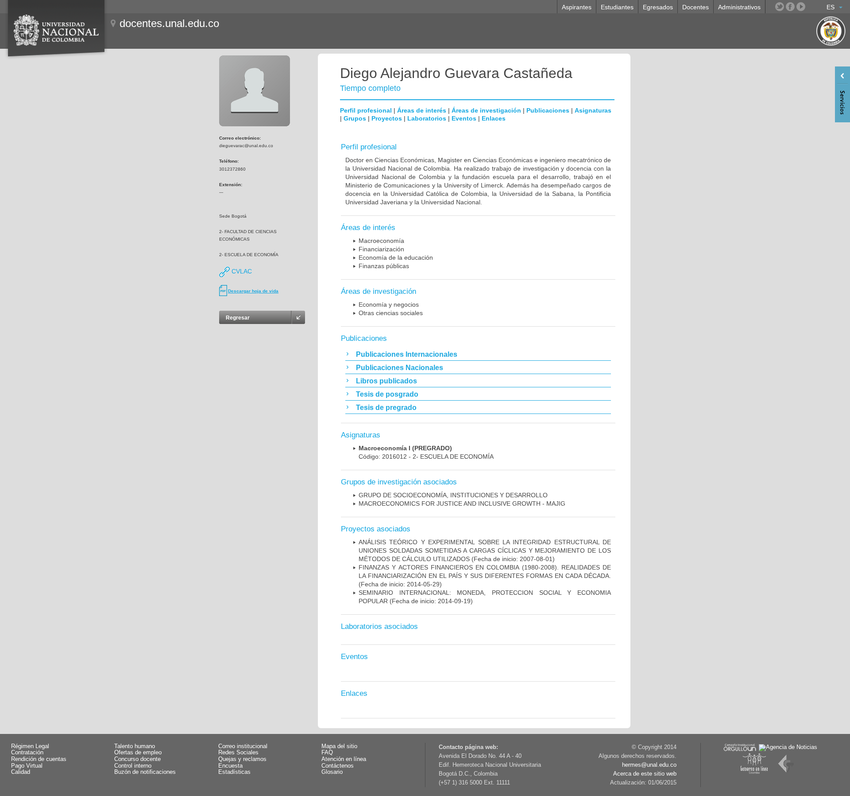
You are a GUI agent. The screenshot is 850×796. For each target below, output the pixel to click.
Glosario (332, 772)
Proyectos (386, 118)
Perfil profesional (366, 110)
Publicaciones (547, 110)
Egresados (658, 7)
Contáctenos (337, 766)
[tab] (478, 354)
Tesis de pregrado (386, 407)
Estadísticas (234, 772)
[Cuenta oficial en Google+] (811, 6)
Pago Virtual (26, 766)
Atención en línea (343, 759)
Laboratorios (426, 118)
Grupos (355, 118)
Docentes (695, 7)
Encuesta (230, 766)
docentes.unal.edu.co (169, 23)
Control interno (132, 766)
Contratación (27, 752)
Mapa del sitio (339, 746)
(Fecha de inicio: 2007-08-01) (485, 550)
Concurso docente (137, 759)
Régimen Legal (30, 746)
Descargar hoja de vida (253, 291)
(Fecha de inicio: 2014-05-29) (485, 576)
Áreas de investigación (486, 110)
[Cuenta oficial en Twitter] (779, 6)
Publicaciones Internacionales (406, 354)
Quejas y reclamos (242, 759)
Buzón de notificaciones (145, 772)
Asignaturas (593, 110)
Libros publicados (386, 381)
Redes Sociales (238, 752)
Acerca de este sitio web (644, 774)
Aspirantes (576, 7)
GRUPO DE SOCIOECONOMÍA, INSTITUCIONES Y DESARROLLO (453, 495)
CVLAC (241, 271)
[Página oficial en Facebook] (790, 6)
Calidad (20, 772)
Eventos (464, 118)
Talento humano (134, 746)
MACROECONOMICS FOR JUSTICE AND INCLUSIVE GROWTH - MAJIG (462, 503)
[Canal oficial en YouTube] (800, 6)
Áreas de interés (421, 110)
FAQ (327, 752)
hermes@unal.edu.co (649, 765)
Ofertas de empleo (138, 752)
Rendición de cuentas (38, 759)
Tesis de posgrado (387, 394)
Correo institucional (242, 746)
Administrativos (739, 7)
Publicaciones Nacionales (399, 367)
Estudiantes (617, 7)
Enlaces (494, 118)
